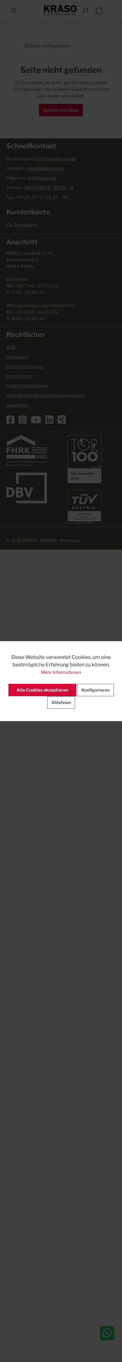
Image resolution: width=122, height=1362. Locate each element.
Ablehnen (61, 702)
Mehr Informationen (61, 672)
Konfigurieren (95, 690)
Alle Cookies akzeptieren (42, 690)
